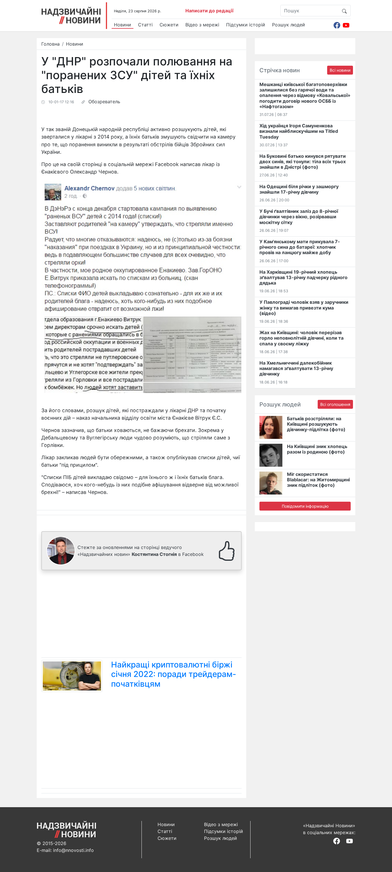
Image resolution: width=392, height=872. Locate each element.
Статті (145, 25)
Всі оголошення (335, 404)
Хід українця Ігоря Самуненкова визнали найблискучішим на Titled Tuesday (298, 131)
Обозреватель (104, 101)
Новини (122, 25)
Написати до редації (209, 10)
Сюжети (169, 25)
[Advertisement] (141, 615)
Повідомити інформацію (305, 506)
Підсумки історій (245, 25)
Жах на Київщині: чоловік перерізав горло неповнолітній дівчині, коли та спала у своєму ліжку (301, 338)
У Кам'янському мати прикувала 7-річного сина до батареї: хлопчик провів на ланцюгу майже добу (299, 247)
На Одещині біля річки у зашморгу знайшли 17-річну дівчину (299, 189)
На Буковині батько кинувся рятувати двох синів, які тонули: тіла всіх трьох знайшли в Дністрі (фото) (302, 161)
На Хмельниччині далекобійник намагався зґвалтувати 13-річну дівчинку (296, 368)
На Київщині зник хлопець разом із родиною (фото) (317, 449)
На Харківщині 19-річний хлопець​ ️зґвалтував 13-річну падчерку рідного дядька (303, 277)
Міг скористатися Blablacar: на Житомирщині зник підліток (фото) (318, 479)
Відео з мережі (202, 25)
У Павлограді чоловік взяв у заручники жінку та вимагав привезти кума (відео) (303, 307)
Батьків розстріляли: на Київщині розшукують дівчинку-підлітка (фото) (316, 424)
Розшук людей (288, 25)
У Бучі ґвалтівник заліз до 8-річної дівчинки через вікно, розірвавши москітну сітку (298, 216)
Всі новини (340, 70)
